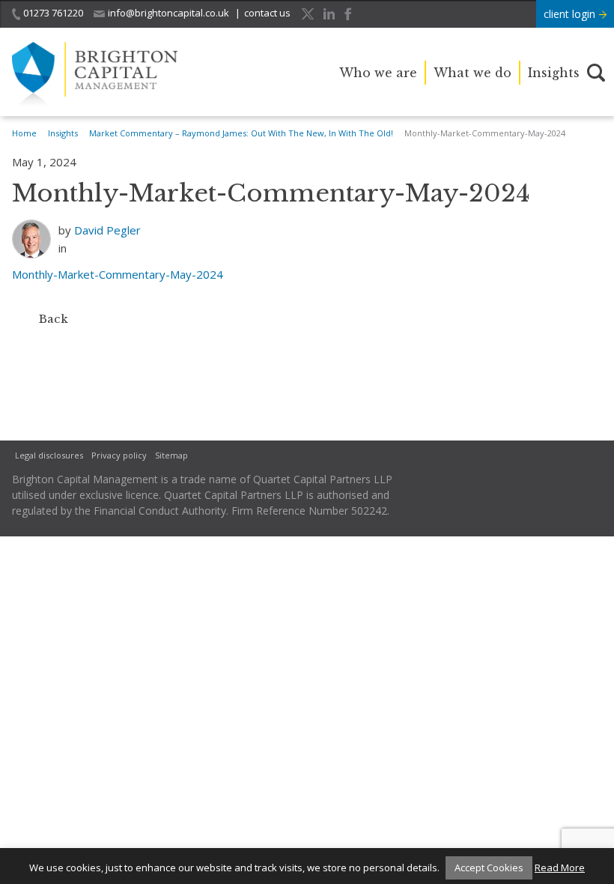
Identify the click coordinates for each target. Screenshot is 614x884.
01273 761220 (53, 12)
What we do (472, 72)
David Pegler (107, 229)
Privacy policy (119, 455)
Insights (554, 72)
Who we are (378, 72)
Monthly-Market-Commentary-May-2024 (117, 274)
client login (571, 14)
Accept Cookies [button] (489, 867)
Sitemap (171, 455)
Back (53, 319)
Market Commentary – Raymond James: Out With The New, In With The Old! (241, 133)
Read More (560, 867)
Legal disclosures (49, 455)
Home (24, 133)
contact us (267, 12)
